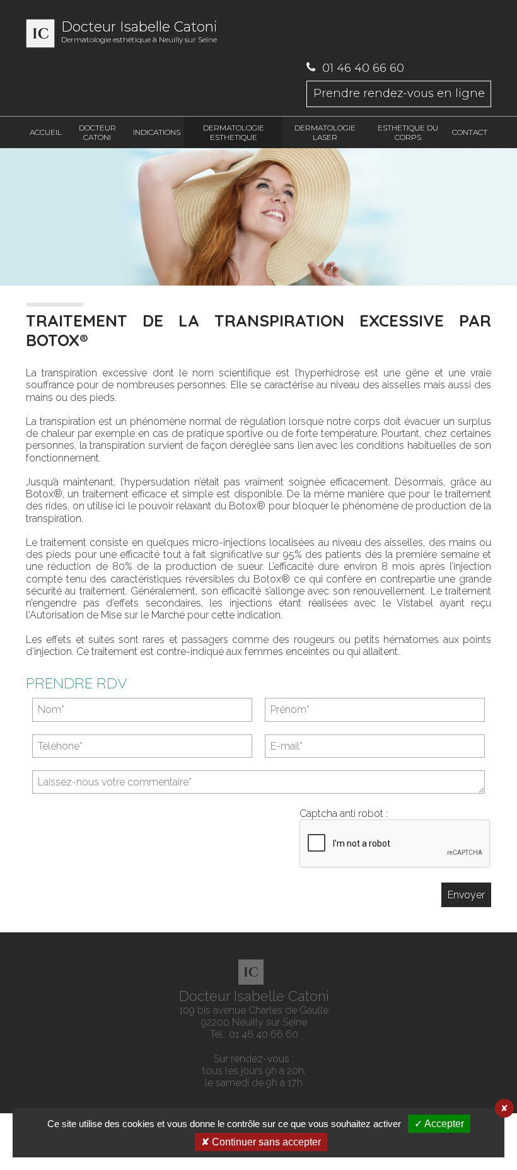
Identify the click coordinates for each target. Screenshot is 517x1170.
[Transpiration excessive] (258, 218)
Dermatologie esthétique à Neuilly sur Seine (139, 31)
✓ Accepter (439, 1123)
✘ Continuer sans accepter (261, 1142)
